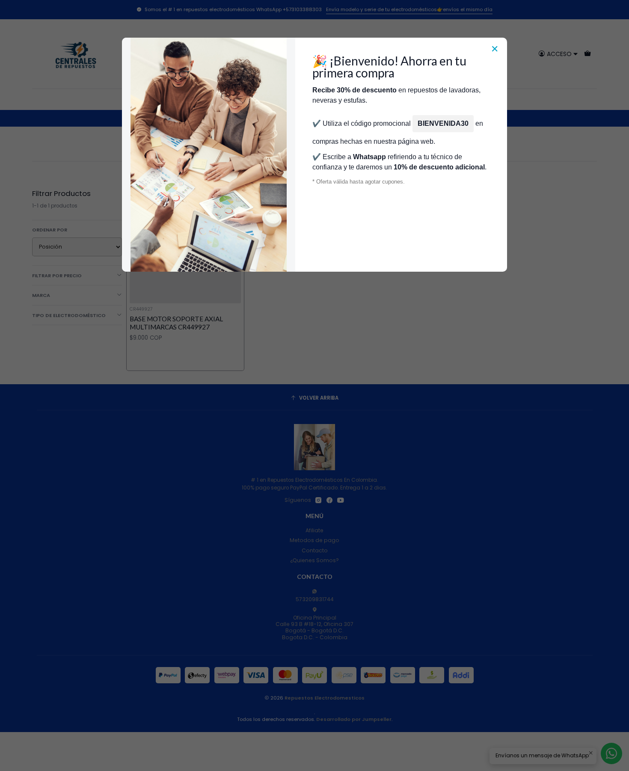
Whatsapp (369, 156)
